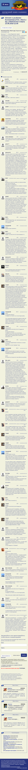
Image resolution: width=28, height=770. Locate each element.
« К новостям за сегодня (7, 27)
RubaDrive (10, 688)
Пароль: (3, 647)
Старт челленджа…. (13, 719)
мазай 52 (7, 79)
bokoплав (10, 704)
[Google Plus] (26, 31)
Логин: (2, 642)
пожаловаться (18, 678)
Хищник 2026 (6, 738)
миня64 (7, 106)
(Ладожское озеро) (13, 30)
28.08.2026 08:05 (14, 735)
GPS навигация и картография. (9, 750)
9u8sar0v (7, 273)
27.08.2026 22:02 (18, 741)
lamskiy (7, 386)
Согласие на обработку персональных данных (10, 766)
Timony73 (7, 598)
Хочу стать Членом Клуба (8, 746)
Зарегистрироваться (6, 655)
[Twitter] (24, 31)
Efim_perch (7, 360)
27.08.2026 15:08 (11, 745)
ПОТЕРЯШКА (22, 668)
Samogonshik (8, 225)
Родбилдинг (5, 743)
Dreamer (7, 265)
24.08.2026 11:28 (20, 750)
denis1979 (7, 537)
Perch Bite (7, 473)
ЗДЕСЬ (16, 663)
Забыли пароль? (16, 655)
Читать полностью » (13, 697)
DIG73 (6, 94)
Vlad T (6, 615)
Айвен (6, 86)
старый (7, 284)
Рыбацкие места (6, 735)
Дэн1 (6, 409)
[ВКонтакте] (23, 31)
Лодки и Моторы (6, 737)
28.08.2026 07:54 (14, 737)
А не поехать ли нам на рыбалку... (10, 739)
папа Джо (7, 100)
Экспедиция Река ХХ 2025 (8, 741)
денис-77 (7, 144)
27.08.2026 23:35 (12, 738)
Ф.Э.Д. (6, 548)
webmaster (19, 769)
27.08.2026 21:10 (12, 743)
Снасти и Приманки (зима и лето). (10, 748)
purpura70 (7, 401)
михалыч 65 (24, 71)
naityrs (6, 527)
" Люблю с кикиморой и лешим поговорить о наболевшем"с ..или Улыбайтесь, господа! (16, 707)
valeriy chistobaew (9, 136)
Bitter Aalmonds (8, 568)
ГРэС (6, 127)
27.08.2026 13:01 (18, 746)
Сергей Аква (8, 118)
